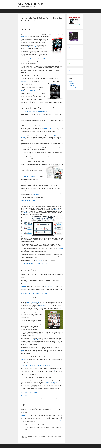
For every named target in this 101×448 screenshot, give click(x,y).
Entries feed (71, 83)
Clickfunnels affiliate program (50, 370)
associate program (58, 420)
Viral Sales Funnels (30, 4)
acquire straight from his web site (28, 46)
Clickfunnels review (33, 436)
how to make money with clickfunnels (45, 436)
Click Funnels (60, 248)
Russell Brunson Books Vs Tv (27, 435)
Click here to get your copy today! (28, 200)
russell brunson (24, 437)
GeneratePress (58, 446)
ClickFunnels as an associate (32, 302)
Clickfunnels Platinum (49, 286)
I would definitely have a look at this (52, 382)
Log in (70, 81)
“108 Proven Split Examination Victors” (29, 176)
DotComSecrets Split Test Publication (31, 175)
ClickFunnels (23, 286)
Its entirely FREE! (36, 194)
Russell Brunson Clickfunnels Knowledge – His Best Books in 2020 (34, 438)
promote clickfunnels (56, 436)
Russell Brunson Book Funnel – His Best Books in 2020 (32, 440)
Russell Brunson (24, 36)
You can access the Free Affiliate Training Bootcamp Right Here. (35, 365)
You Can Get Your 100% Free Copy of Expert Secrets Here (34, 111)
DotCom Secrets (38, 138)
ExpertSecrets (24, 81)
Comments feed (72, 85)
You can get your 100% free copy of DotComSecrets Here (34, 58)
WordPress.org (72, 87)
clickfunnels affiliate (25, 436)
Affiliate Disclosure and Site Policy (26, 11)
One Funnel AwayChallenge (35, 339)
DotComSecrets (27, 34)
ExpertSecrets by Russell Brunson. (28, 90)
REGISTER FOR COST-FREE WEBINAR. (29, 392)
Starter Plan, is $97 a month (45, 305)
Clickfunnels (56, 209)
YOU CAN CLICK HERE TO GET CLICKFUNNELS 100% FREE (34, 263)
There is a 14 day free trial (27, 395)
